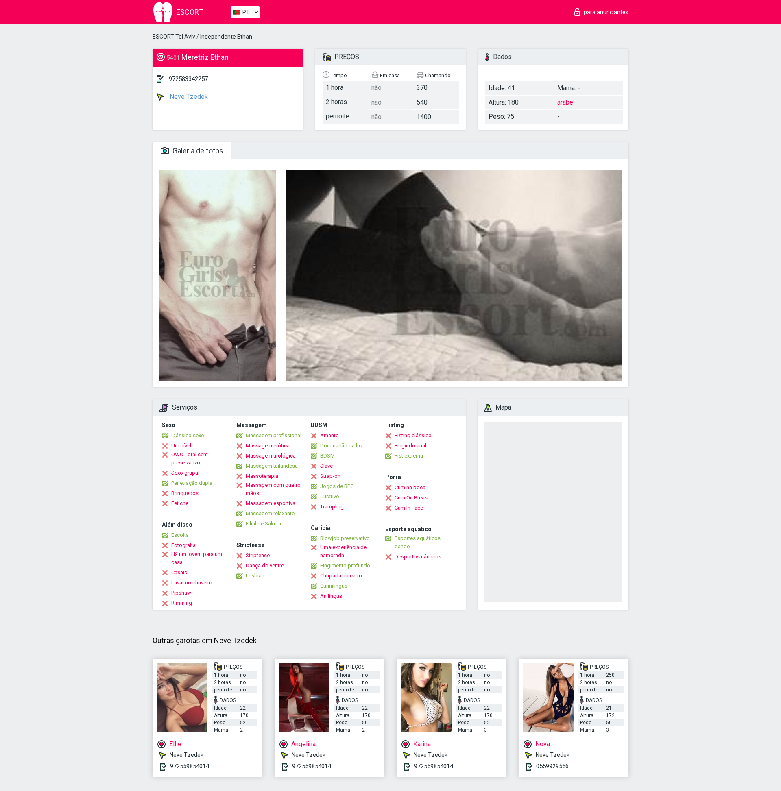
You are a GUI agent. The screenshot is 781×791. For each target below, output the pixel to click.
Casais (179, 572)
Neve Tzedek (188, 96)
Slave (326, 466)
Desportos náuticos (418, 556)
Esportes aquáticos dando (418, 542)
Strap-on (330, 476)
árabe (565, 102)
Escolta (180, 535)
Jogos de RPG (337, 486)
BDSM (327, 456)
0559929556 (552, 766)
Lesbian (255, 576)
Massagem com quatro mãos (273, 489)
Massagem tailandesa (272, 466)
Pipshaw (181, 593)
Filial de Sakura (263, 524)
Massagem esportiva (270, 503)
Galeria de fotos (197, 150)
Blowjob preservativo (345, 538)
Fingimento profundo (345, 565)
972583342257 (188, 79)
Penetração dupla (191, 483)
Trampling (332, 506)
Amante (329, 435)
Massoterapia (262, 476)
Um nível (181, 445)
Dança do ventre (265, 565)
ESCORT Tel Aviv (174, 36)
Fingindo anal (410, 445)
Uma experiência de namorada (343, 551)
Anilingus (331, 596)
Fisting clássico (413, 435)
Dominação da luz (341, 445)
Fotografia (183, 545)
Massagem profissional (273, 435)
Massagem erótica (268, 445)
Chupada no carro (341, 576)
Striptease (258, 555)
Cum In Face (409, 508)
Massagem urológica (271, 456)
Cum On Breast (412, 498)
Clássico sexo (187, 435)
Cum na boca (410, 487)
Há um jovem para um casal (196, 558)
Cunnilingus (333, 586)
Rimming (181, 603)
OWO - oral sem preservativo (189, 458)
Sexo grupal (185, 473)
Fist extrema (409, 456)
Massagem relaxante (270, 513)
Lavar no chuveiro (191, 583)
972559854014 (189, 766)
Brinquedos (185, 493)
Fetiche (179, 503)
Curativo (329, 496)
